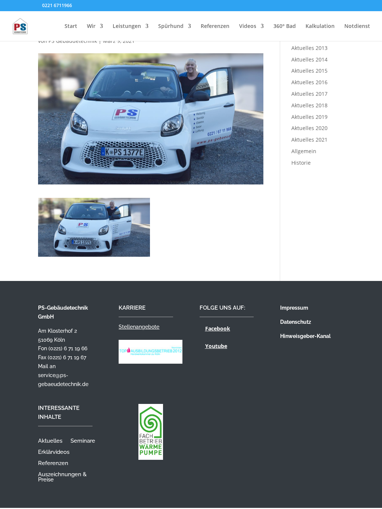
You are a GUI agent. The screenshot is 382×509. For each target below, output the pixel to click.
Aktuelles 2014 (309, 59)
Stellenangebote (139, 327)
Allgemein (303, 151)
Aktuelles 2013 (309, 47)
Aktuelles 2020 (309, 128)
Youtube (216, 346)
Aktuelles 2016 (309, 82)
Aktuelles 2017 (309, 93)
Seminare (83, 441)
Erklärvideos (53, 452)
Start (71, 26)
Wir (91, 26)
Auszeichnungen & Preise (62, 477)
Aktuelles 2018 (309, 105)
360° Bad (284, 26)
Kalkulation (320, 26)
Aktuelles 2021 (309, 139)
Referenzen (215, 26)
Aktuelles (50, 441)
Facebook (217, 328)
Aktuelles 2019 (309, 116)
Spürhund (171, 26)
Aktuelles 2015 (309, 70)
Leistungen (127, 26)
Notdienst (357, 26)
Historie (301, 162)
